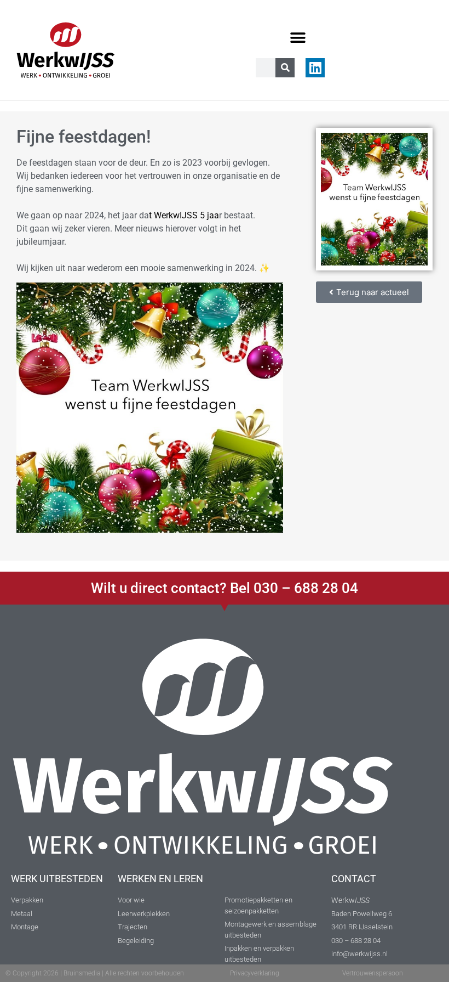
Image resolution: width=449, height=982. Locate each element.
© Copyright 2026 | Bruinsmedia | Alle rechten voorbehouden (94, 973)
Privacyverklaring (254, 973)
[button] (297, 37)
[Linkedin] (315, 67)
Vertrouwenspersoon (372, 973)
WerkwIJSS (176, 215)
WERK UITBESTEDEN (57, 878)
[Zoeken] (285, 67)
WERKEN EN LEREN (160, 878)
